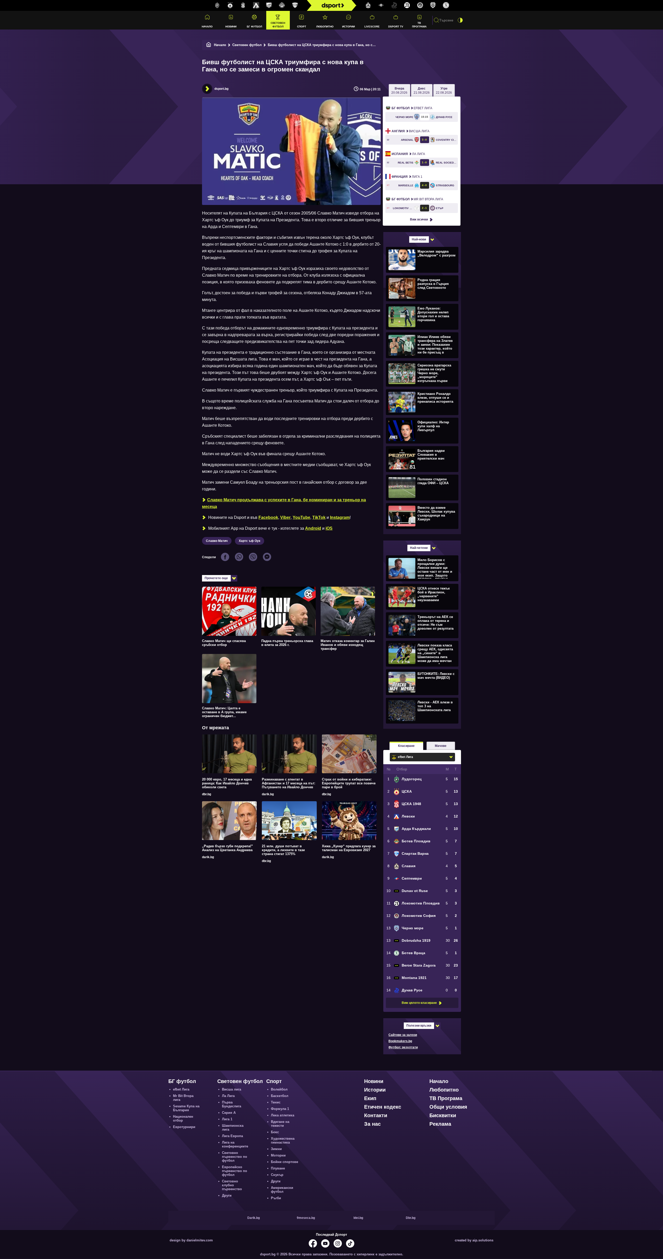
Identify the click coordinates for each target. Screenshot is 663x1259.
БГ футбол (254, 26)
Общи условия (448, 1107)
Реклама (440, 1124)
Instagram (340, 517)
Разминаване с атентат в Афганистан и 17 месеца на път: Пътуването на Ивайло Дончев (288, 783)
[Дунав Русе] (394, 5)
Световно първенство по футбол (234, 1156)
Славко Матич (217, 541)
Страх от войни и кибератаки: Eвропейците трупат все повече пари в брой (349, 783)
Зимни (276, 1149)
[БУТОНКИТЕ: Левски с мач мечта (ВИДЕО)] (421, 682)
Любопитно (325, 26)
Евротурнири (184, 1127)
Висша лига (410, 131)
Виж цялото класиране (419, 1003)
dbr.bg (206, 794)
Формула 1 (280, 1109)
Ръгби (276, 1198)
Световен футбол (278, 24)
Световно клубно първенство (232, 1185)
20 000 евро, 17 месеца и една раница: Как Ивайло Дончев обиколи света (227, 783)
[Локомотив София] (420, 5)
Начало (207, 26)
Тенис (275, 1102)
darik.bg (268, 794)
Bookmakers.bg (400, 1041)
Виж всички (419, 219)
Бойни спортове (284, 1162)
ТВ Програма (419, 24)
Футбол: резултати (403, 1047)
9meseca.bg (306, 1218)
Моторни (278, 1155)
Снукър (277, 1175)
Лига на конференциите (235, 1144)
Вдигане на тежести (280, 1124)
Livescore (372, 26)
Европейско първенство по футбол (234, 1171)
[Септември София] (381, 5)
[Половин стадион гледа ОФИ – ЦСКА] (421, 487)
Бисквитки (442, 1115)
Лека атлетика (282, 1115)
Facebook (268, 517)
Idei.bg (358, 1218)
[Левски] (256, 5)
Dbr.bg (410, 1218)
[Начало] (208, 45)
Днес (422, 90)
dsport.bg (221, 89)
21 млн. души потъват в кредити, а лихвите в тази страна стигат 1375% (283, 850)
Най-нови (419, 239)
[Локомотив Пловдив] (407, 5)
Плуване (278, 1168)
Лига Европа (232, 1136)
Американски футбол (282, 1190)
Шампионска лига (232, 1127)
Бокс (275, 1132)
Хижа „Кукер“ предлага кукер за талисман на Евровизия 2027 (349, 848)
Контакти (375, 1115)
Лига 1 (407, 177)
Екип (370, 1098)
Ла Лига (408, 154)
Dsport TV (395, 26)
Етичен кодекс (382, 1107)
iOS (329, 528)
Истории (348, 26)
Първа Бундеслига (231, 1104)
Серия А (229, 1113)
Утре (444, 90)
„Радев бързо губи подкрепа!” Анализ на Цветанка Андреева (227, 848)
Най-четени (419, 548)
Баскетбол (279, 1096)
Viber (285, 517)
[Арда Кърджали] (269, 5)
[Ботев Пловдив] (282, 5)
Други (227, 1195)
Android (313, 528)
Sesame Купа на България (186, 1108)
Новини (230, 26)
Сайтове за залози (402, 1035)
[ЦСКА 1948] (243, 5)
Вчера (399, 90)
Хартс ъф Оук (249, 541)
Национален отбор (183, 1118)
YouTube (301, 517)
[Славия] (368, 5)
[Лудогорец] (217, 5)
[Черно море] (433, 5)
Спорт (301, 26)
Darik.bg (253, 1218)
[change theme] (460, 20)
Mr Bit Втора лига (417, 199)
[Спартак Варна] (295, 5)
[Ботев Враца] (445, 5)
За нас (372, 1124)
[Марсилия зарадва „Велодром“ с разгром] (421, 259)
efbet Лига (412, 108)
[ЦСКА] (230, 5)
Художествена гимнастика (282, 1140)
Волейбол (279, 1089)
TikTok (319, 517)
